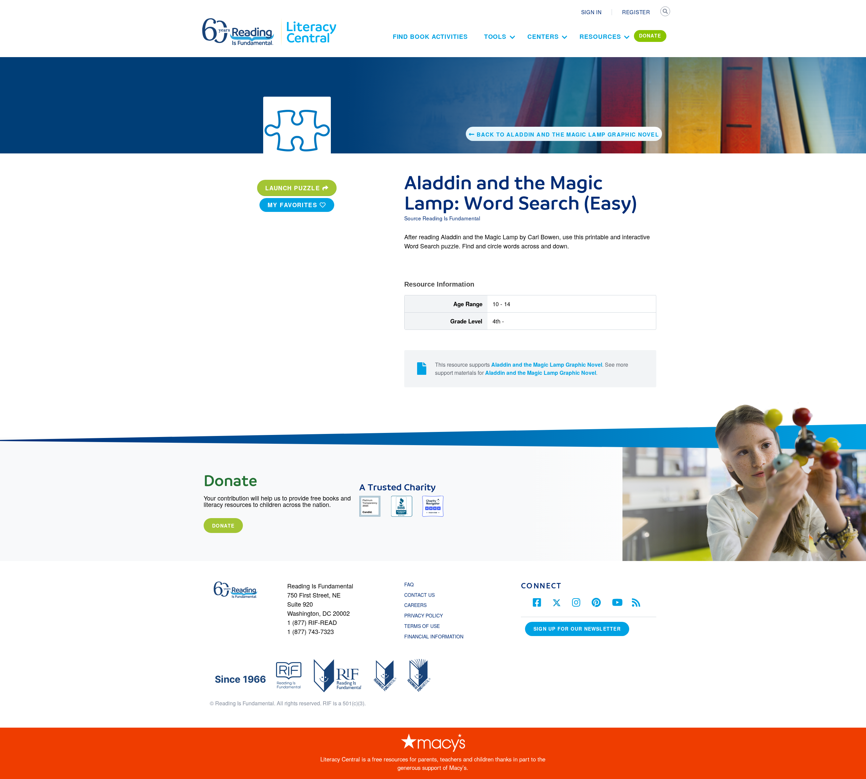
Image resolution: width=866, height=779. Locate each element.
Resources (600, 36)
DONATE (650, 35)
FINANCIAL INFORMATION (433, 636)
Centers (543, 36)
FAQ (409, 584)
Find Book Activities (430, 36)
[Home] (243, 21)
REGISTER (636, 12)
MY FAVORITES (294, 205)
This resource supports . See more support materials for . (531, 368)
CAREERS (415, 605)
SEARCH (665, 12)
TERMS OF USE (425, 626)
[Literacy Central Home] (311, 21)
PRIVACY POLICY (423, 615)
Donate (223, 525)
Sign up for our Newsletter (577, 628)
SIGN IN (591, 12)
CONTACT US (421, 594)
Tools (495, 36)
